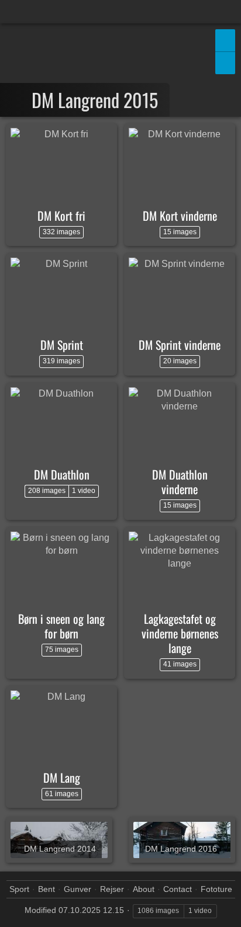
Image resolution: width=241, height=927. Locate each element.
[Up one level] (19, 100)
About (143, 889)
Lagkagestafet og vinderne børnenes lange (180, 633)
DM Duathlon (61, 474)
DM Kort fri (61, 215)
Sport (19, 889)
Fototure (216, 889)
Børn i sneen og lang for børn (61, 626)
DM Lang (61, 777)
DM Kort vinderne (180, 215)
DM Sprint (61, 344)
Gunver (77, 889)
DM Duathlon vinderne (180, 482)
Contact (177, 889)
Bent (46, 889)
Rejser (112, 889)
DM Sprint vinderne (180, 344)
